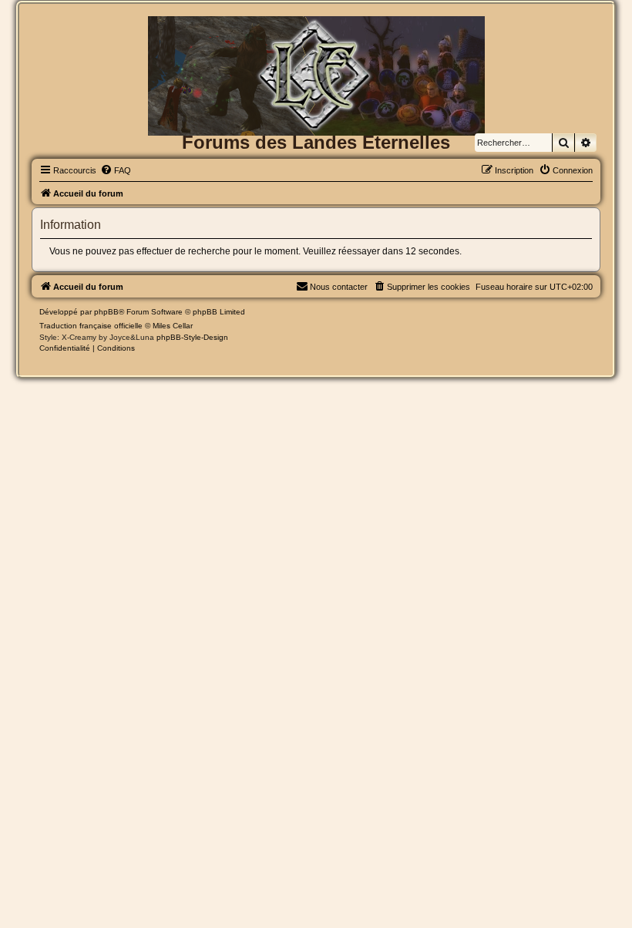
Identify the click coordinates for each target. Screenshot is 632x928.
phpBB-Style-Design (192, 337)
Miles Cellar (173, 325)
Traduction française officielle (91, 325)
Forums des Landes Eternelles (316, 142)
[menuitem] (115, 170)
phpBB (106, 312)
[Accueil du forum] (316, 41)
